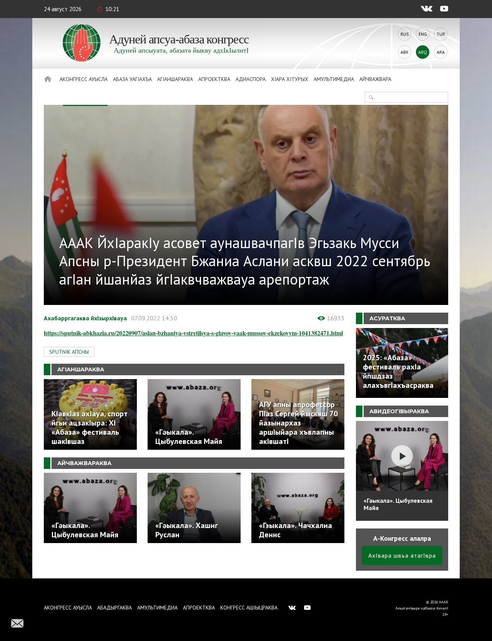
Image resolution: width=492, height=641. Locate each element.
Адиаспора (251, 79)
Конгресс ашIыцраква (249, 607)
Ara (441, 52)
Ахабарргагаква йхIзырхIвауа (85, 318)
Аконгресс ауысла (84, 79)
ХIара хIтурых (289, 79)
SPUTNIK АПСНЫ (69, 351)
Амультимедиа (334, 79)
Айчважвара (375, 79)
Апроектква (214, 79)
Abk (405, 52)
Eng (423, 34)
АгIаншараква (175, 79)
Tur (441, 34)
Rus (405, 34)
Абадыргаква (114, 607)
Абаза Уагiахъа (132, 79)
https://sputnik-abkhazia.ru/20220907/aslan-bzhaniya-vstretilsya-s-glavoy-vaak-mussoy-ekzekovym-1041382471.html (193, 332)
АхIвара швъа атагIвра (402, 555)
